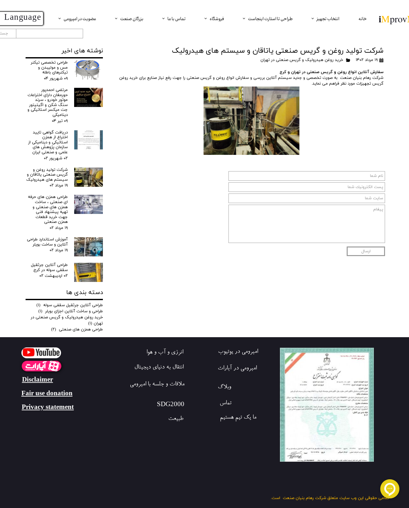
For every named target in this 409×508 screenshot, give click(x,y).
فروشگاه (217, 18)
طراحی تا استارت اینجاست (270, 18)
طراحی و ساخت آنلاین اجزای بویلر (70, 311)
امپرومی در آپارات (237, 368)
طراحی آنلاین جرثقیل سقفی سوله (69, 305)
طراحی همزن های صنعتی (77, 329)
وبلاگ (224, 387)
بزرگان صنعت (131, 18)
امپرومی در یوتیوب (238, 352)
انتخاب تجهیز (328, 18)
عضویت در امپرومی (80, 18)
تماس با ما (176, 18)
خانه (363, 18)
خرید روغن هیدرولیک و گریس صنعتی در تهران (301, 60)
